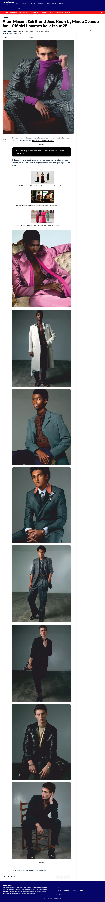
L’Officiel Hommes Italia (41, 870)
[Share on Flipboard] (12, 37)
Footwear (67, 12)
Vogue (6, 12)
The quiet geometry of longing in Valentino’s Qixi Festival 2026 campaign (36, 205)
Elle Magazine (13, 12)
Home (4, 14)
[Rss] (101, 12)
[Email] (15, 37)
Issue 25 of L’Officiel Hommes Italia (43, 140)
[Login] (95, 6)
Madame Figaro (59, 12)
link (65, 151)
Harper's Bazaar (35, 12)
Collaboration (44, 12)
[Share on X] (9, 37)
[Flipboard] (100, 12)
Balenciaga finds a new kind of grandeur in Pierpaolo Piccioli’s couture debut (37, 225)
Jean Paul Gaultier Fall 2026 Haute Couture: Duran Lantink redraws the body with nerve (40, 186)
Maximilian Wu (8, 31)
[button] (98, 5)
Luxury (51, 12)
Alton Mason (8, 14)
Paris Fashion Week (23, 12)
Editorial (5, 17)
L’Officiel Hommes (30, 870)
